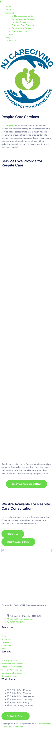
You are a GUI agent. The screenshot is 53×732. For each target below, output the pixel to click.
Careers (9, 34)
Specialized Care (20, 31)
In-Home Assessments (22, 16)
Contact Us (11, 40)
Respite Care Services (22, 28)
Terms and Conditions (13, 727)
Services (10, 13)
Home (8, 6)
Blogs (8, 37)
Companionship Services (23, 19)
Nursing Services (20, 22)
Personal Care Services (23, 25)
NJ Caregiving (8, 125)
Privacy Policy (44, 723)
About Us (10, 10)
